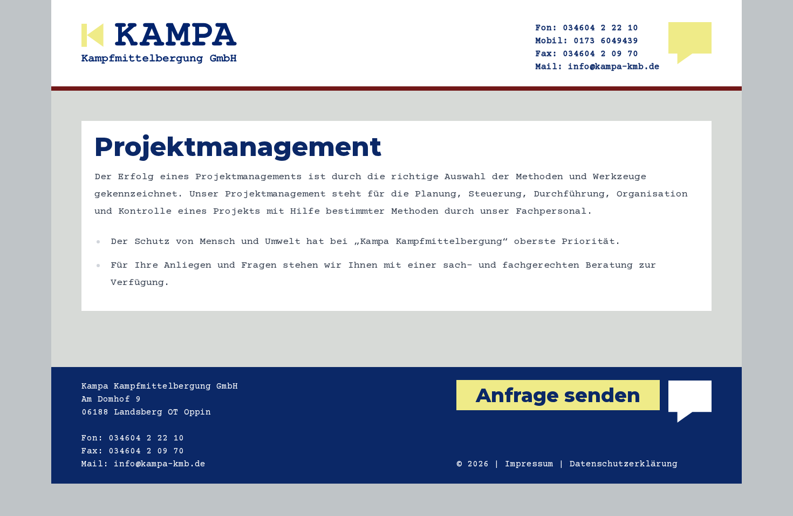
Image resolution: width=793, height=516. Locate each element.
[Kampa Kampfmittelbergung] (159, 43)
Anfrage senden (558, 395)
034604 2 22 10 (600, 28)
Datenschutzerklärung (624, 464)
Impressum (529, 464)
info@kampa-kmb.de (614, 67)
